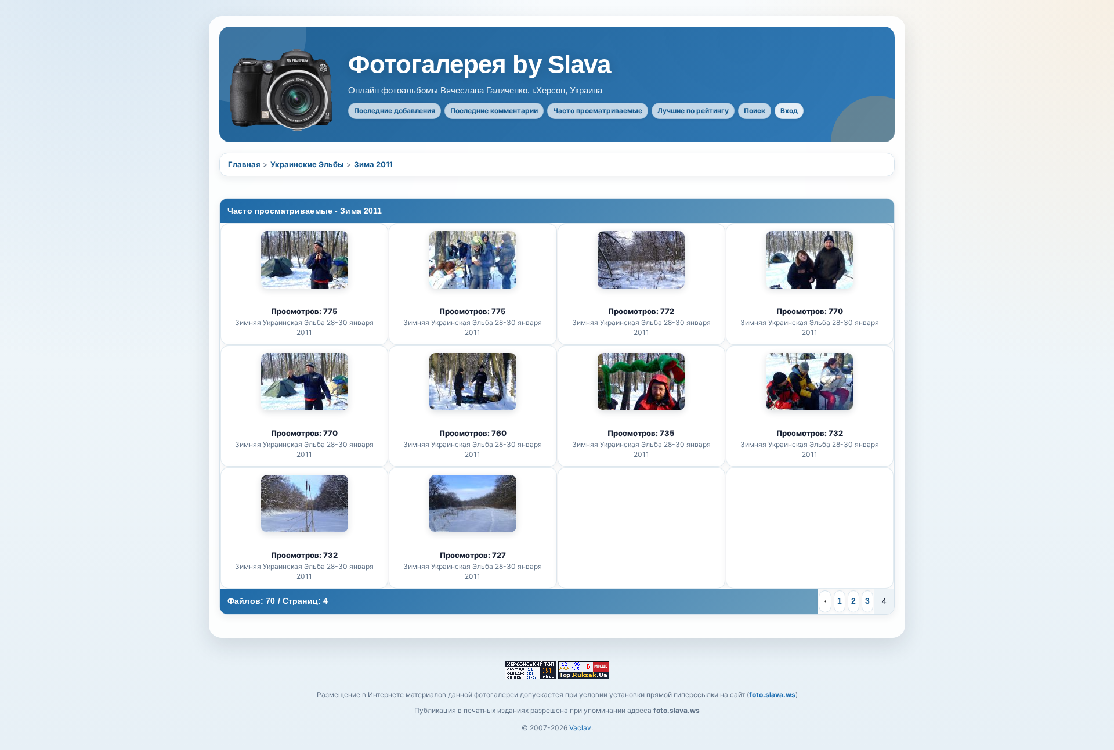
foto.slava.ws (772, 694)
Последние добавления (394, 110)
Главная (244, 164)
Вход (789, 110)
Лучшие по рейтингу (693, 110)
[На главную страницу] (282, 90)
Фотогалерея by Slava (479, 64)
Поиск (754, 110)
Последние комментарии (494, 110)
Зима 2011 (373, 164)
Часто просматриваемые (597, 110)
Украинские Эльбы (307, 164)
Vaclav (580, 727)
